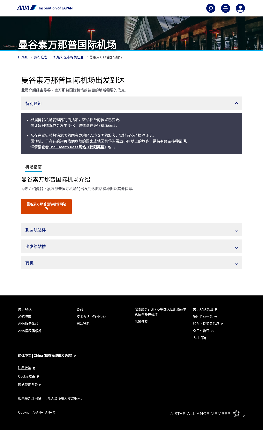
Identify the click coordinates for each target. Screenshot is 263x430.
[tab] (33, 167)
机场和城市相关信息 (69, 57)
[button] (131, 103)
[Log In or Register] (240, 8)
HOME (23, 57)
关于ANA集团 (203, 309)
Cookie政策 (26, 376)
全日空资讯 (201, 331)
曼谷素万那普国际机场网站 (46, 204)
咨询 (79, 309)
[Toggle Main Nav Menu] (225, 8)
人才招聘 (199, 338)
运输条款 (141, 321)
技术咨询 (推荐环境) (91, 316)
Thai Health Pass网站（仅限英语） (77, 147)
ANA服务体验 (28, 323)
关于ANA (25, 309)
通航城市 (24, 316)
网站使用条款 (28, 385)
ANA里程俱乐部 (30, 331)
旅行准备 (41, 57)
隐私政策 (24, 368)
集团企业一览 (203, 316)
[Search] (210, 8)
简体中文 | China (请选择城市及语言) (45, 355)
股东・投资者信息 (206, 323)
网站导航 (83, 323)
